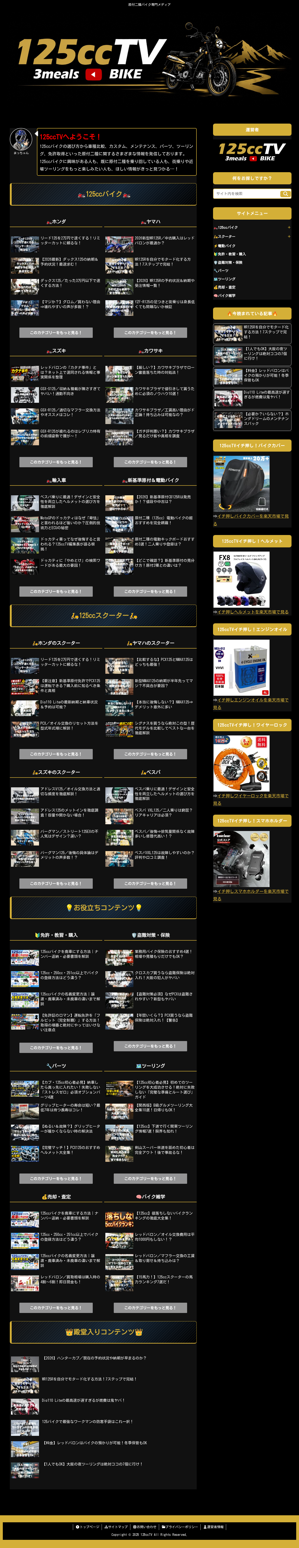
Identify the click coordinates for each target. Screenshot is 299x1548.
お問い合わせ (147, 1527)
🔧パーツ (221, 270)
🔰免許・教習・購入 (230, 254)
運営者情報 (215, 1527)
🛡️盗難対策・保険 (228, 262)
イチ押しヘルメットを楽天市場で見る (253, 612)
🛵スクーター (224, 236)
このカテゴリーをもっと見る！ (56, 333)
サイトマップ (118, 1527)
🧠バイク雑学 (224, 295)
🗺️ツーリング (224, 279)
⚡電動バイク (224, 246)
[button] (285, 194)
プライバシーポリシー (181, 1527)
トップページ (89, 1527)
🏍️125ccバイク (226, 227)
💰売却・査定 (224, 287)
